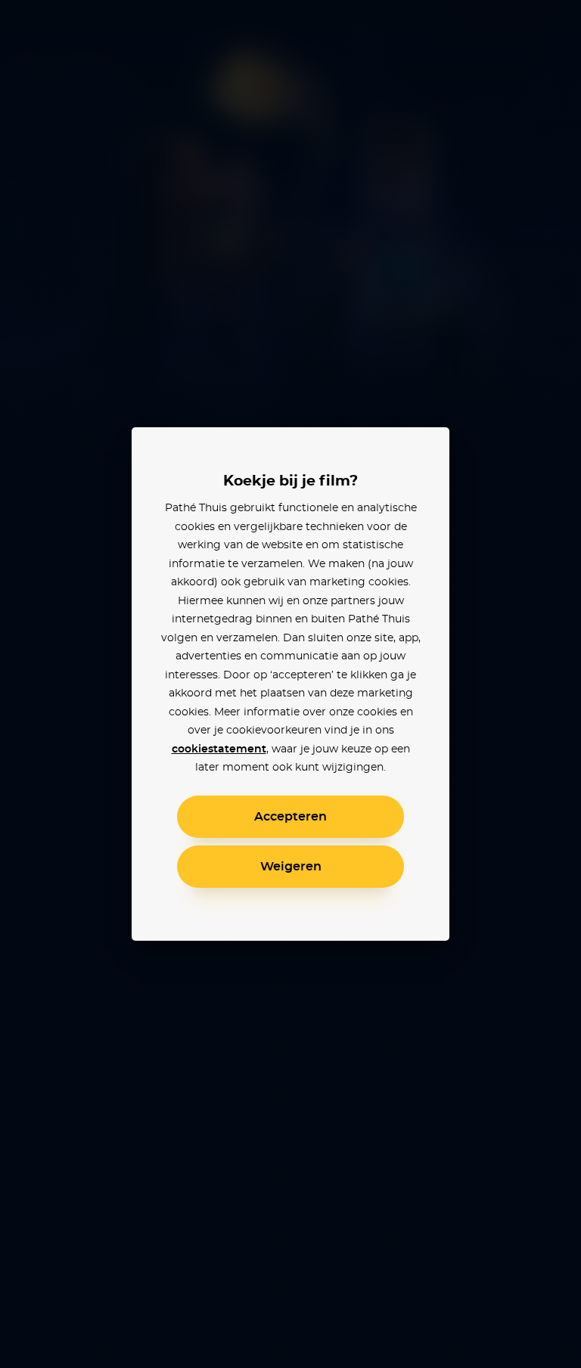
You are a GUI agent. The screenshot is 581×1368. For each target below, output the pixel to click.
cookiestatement (219, 749)
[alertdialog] (290, 684)
